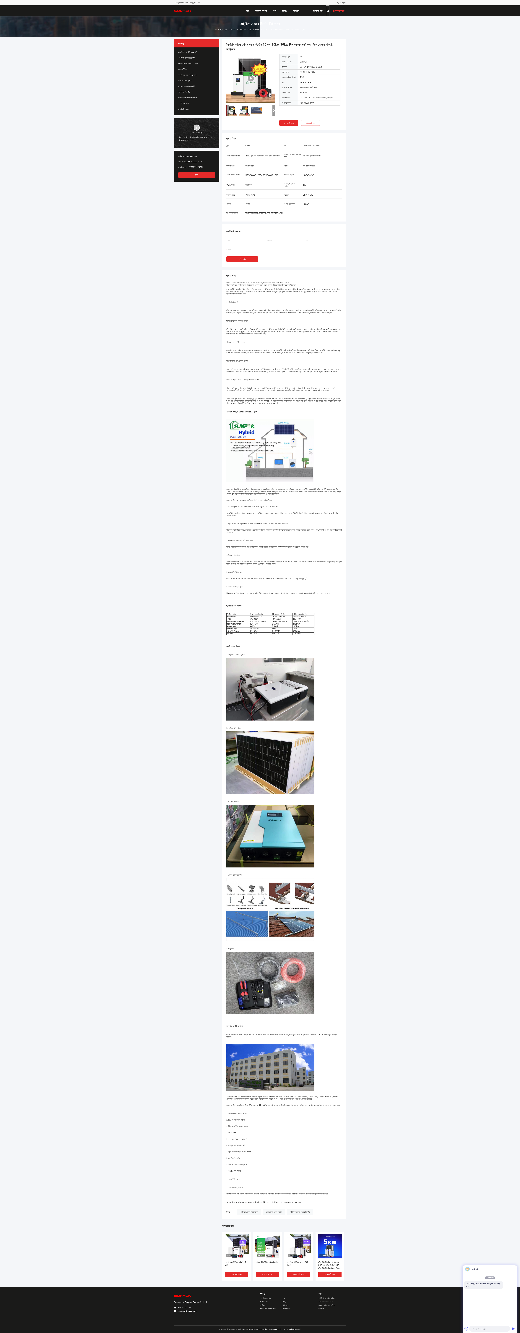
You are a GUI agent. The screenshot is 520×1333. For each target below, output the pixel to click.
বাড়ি (216, 30)
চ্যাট (196, 175)
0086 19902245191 (194, 162)
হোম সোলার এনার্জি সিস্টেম (274, 1212)
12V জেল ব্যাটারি (183, 103)
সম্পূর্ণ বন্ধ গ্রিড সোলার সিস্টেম (187, 75)
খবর (283, 1298)
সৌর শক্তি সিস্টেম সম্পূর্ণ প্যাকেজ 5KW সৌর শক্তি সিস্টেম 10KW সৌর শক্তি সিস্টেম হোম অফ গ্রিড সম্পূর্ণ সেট (328, 1265)
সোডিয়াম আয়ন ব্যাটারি (185, 81)
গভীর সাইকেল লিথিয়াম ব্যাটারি (187, 98)
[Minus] (513, 1269)
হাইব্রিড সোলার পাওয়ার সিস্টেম (300, 1212)
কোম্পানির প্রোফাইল (265, 1298)
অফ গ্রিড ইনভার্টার (184, 92)
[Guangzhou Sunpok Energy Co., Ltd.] (183, 11)
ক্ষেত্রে (284, 1302)
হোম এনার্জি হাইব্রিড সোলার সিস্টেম (266, 1262)
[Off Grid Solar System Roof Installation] (250, 78)
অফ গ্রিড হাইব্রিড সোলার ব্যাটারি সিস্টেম (297, 1263)
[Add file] (466, 1329)
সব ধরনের (321, 1309)
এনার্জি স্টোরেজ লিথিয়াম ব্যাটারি (187, 52)
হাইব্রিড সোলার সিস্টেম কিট (228, 30)
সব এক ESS (182, 69)
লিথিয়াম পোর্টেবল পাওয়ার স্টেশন (188, 63)
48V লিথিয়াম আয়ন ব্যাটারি (186, 58)
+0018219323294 (195, 167)
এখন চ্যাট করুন (289, 123)
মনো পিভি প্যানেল (183, 109)
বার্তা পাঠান (242, 259)
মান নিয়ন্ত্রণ (263, 1305)
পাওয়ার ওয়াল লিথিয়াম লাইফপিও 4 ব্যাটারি (235, 1263)
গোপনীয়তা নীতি (286, 1309)
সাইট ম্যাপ (285, 1305)
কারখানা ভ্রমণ (264, 1302)
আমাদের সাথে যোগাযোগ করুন (267, 1309)
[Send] (513, 1329)
